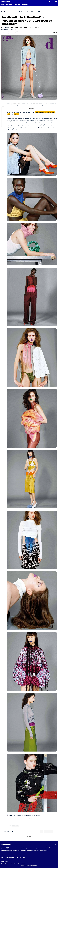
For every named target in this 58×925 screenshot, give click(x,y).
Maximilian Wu (6, 27)
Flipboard (16, 114)
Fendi (30, 105)
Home (2, 11)
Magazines (10, 14)
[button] (47, 1)
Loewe (40, 124)
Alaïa (37, 122)
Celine (55, 124)
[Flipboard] (53, 844)
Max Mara (32, 124)
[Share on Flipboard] (9, 32)
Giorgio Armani (48, 124)
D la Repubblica (7, 11)
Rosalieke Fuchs (16, 103)
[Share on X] (6, 32)
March (33, 103)
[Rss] (56, 844)
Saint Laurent (22, 122)
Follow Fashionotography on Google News (45, 112)
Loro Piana (45, 122)
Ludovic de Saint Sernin (16, 124)
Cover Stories (4, 14)
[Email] (12, 32)
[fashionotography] (5, 1)
